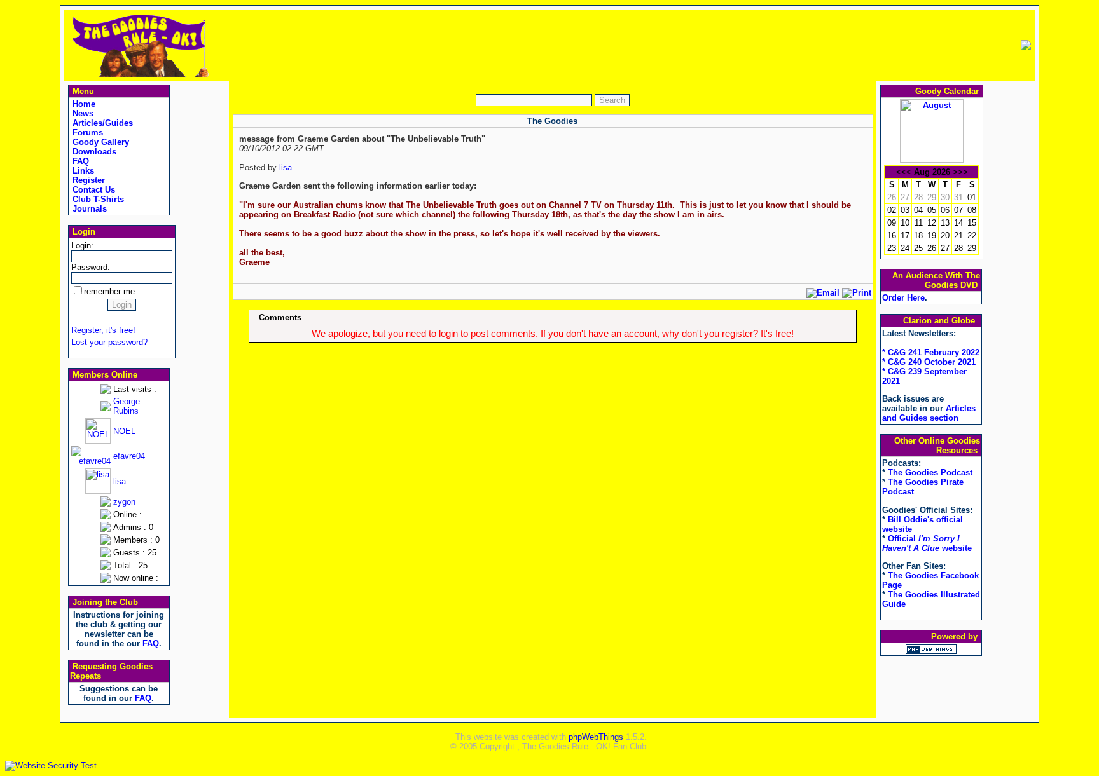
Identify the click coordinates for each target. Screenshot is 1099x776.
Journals (88, 209)
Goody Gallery (99, 142)
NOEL (124, 431)
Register (87, 180)
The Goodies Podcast (930, 472)
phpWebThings (596, 737)
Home (82, 104)
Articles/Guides (101, 123)
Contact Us (92, 189)
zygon (124, 502)
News (81, 113)
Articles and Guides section (929, 413)
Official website (927, 543)
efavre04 (129, 456)
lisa (119, 481)
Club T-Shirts (97, 199)
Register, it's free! (103, 330)
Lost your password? (109, 342)
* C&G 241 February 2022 (930, 352)
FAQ (79, 161)
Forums (86, 132)
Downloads (93, 151)
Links (82, 170)
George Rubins (126, 406)
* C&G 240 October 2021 (929, 362)
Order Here (903, 298)
